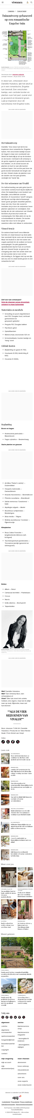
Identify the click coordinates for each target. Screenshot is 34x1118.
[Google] (2, 1017)
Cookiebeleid (6, 1102)
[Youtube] (15, 1017)
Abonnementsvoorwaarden (24, 1104)
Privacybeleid (15, 1102)
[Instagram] (11, 1017)
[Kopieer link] (3, 741)
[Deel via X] (18, 741)
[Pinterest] (19, 1017)
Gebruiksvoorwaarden (8, 1104)
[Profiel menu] (27, 2)
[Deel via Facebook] (13, 741)
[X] (23, 1017)
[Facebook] (7, 1017)
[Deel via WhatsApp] (8, 741)
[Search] (31, 2)
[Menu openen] (2, 2)
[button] (26, 1102)
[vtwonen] (17, 2)
